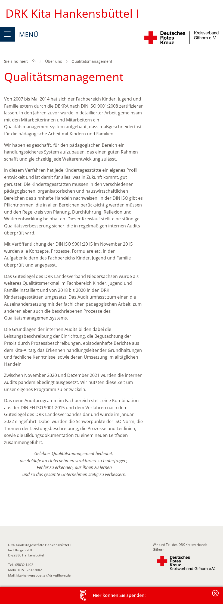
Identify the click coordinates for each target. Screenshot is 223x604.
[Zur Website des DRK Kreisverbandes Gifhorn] (186, 563)
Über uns (53, 61)
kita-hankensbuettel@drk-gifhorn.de (43, 575)
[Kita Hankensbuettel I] (34, 61)
